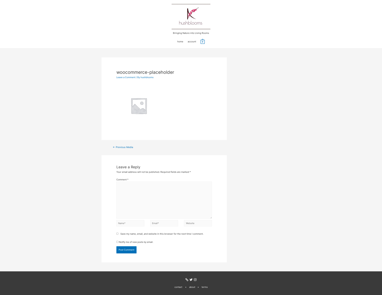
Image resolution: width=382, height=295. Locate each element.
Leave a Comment (125, 77)
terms (205, 287)
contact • (180, 287)
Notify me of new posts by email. (136, 242)
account (192, 41)
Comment (122, 179)
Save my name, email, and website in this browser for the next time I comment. (161, 233)
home (180, 41)
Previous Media (123, 147)
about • (194, 287)
